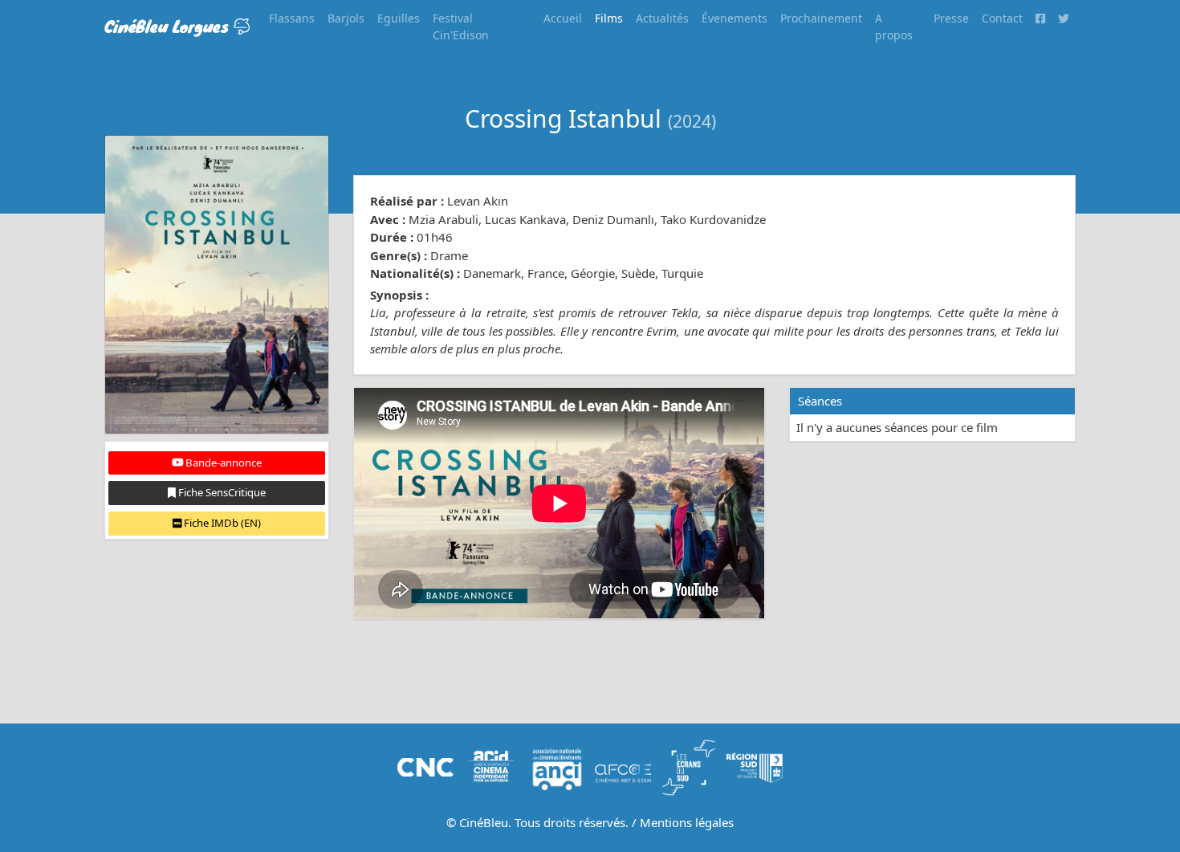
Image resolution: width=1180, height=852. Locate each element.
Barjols (346, 18)
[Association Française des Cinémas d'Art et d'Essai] (623, 766)
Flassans (292, 18)
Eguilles (398, 18)
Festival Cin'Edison (461, 26)
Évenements (734, 18)
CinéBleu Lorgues (169, 26)
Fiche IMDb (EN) (221, 523)
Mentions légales (687, 822)
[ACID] (491, 766)
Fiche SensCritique (221, 492)
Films (609, 18)
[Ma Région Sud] (754, 766)
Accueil (562, 18)
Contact (1002, 18)
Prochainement (821, 18)
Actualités (662, 18)
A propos (894, 26)
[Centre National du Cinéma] (425, 766)
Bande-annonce (222, 462)
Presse (951, 18)
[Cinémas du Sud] (689, 766)
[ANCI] (557, 766)
